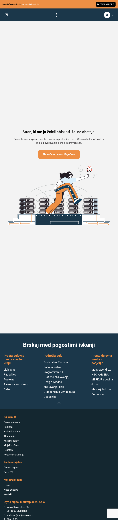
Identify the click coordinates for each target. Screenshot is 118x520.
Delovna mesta (12, 422)
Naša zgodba (11, 489)
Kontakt (8, 494)
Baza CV (8, 472)
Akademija (9, 436)
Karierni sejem (11, 440)
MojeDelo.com (13, 479)
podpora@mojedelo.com (19, 515)
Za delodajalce (13, 462)
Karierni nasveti (12, 431)
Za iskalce (10, 416)
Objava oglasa (11, 467)
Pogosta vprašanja (14, 454)
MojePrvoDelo (11, 445)
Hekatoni (8, 450)
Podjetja (8, 426)
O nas (7, 485)
